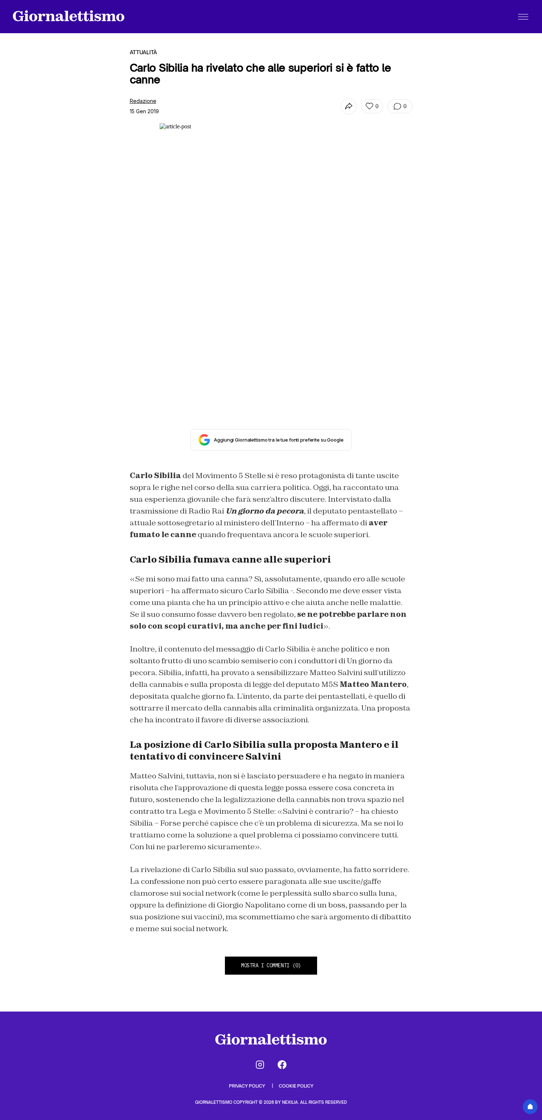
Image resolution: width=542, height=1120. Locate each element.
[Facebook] (282, 1064)
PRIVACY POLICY (247, 1086)
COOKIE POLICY (296, 1086)
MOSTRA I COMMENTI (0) (271, 965)
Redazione (143, 101)
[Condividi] (349, 106)
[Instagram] (260, 1064)
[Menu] (523, 16)
